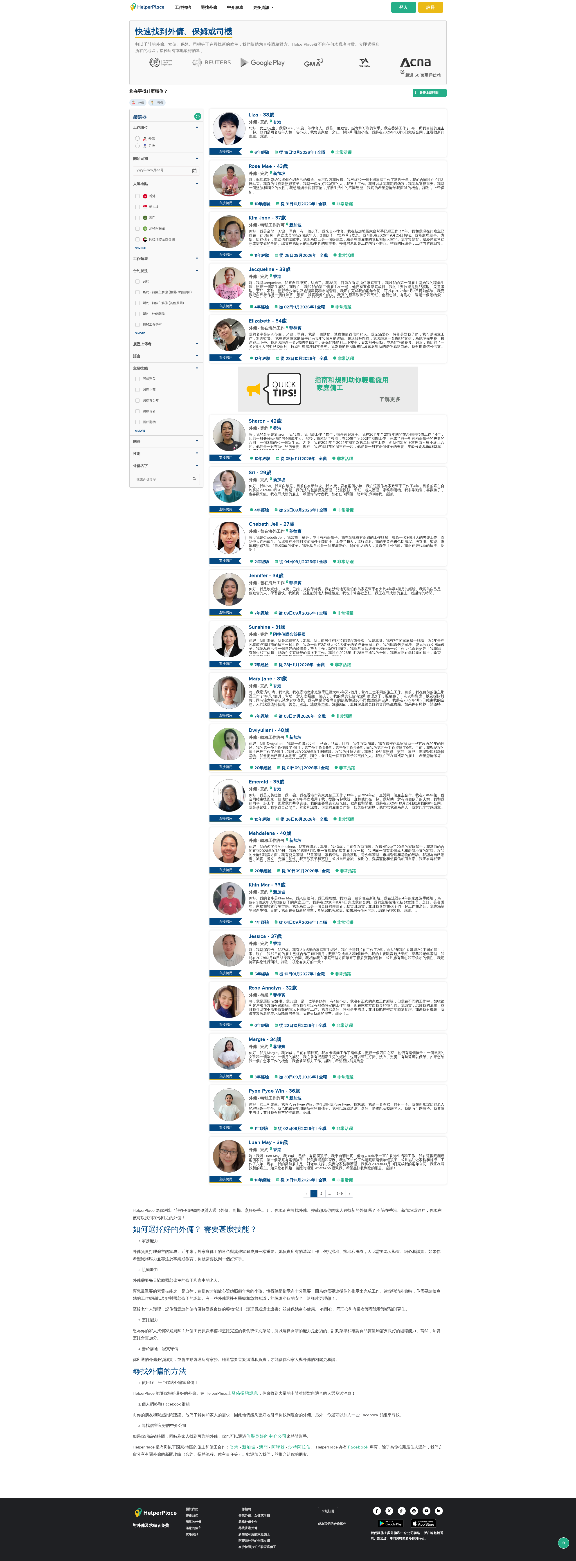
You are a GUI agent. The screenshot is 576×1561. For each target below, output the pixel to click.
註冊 (430, 7)
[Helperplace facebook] (377, 1511)
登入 (403, 7)
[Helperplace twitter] (389, 1511)
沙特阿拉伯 (299, 1447)
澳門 (263, 1447)
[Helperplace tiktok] (402, 1511)
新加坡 (249, 1447)
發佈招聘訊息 (244, 1393)
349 (340, 1194)
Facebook (358, 1447)
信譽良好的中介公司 (266, 1436)
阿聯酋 (278, 1447)
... (329, 1194)
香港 (234, 1447)
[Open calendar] (194, 171)
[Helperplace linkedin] (439, 1511)
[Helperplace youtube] (426, 1511)
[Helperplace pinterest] (414, 1511)
